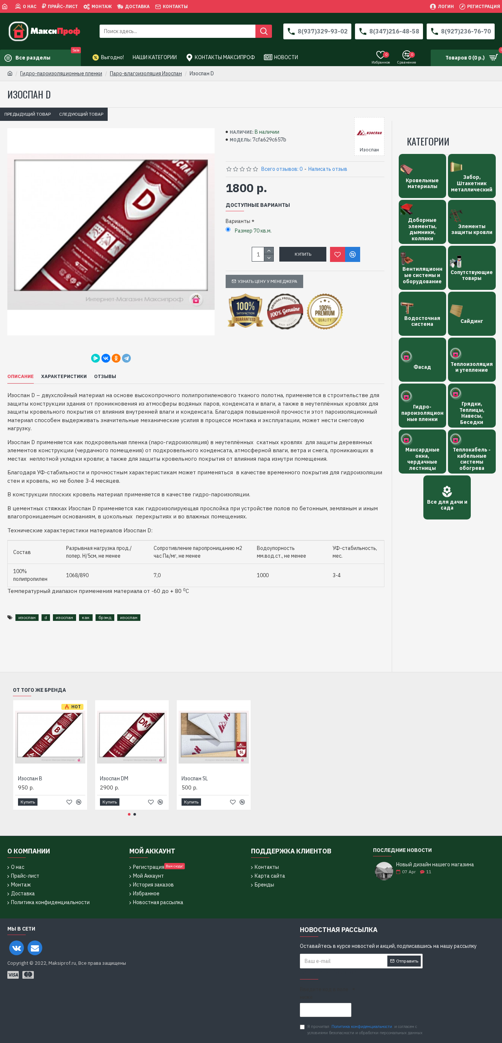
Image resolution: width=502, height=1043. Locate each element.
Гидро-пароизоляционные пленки (61, 73)
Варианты (238, 221)
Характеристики (64, 377)
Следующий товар (81, 114)
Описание (20, 377)
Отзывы (105, 377)
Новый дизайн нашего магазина (435, 864)
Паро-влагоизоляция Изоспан (146, 73)
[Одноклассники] (116, 358)
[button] (129, 814)
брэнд (104, 617)
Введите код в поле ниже (324, 993)
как (86, 617)
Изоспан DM (114, 778)
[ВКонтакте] (105, 358)
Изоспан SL (195, 778)
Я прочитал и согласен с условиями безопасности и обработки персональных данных (365, 1029)
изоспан (27, 617)
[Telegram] (126, 358)
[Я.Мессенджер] (95, 358)
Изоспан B (30, 778)
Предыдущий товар (27, 114)
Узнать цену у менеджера (267, 281)
